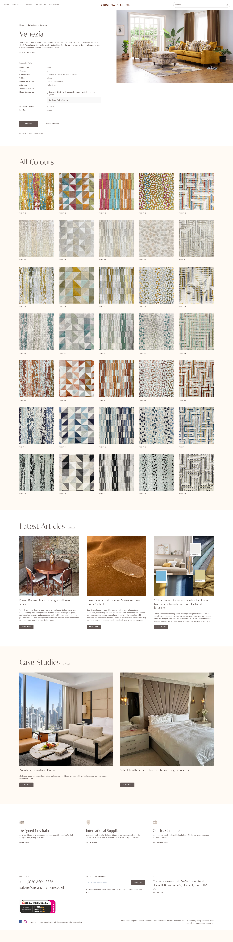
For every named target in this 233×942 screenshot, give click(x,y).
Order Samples (52, 124)
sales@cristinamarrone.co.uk (42, 887)
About (148, 921)
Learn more (24, 843)
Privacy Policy (195, 921)
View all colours (27, 52)
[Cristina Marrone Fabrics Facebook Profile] (21, 921)
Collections (32, 25)
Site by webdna (75, 922)
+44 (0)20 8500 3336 (36, 882)
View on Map (158, 893)
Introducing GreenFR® (205, 923)
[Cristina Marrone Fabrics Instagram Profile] (27, 921)
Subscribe (138, 882)
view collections (160, 843)
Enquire (28, 124)
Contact (169, 921)
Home (21, 25)
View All (71, 528)
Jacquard (43, 25)
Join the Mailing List (181, 921)
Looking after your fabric (31, 133)
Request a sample (137, 921)
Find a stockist (158, 921)
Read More (26, 627)
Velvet (49, 67)
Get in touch (91, 843)
